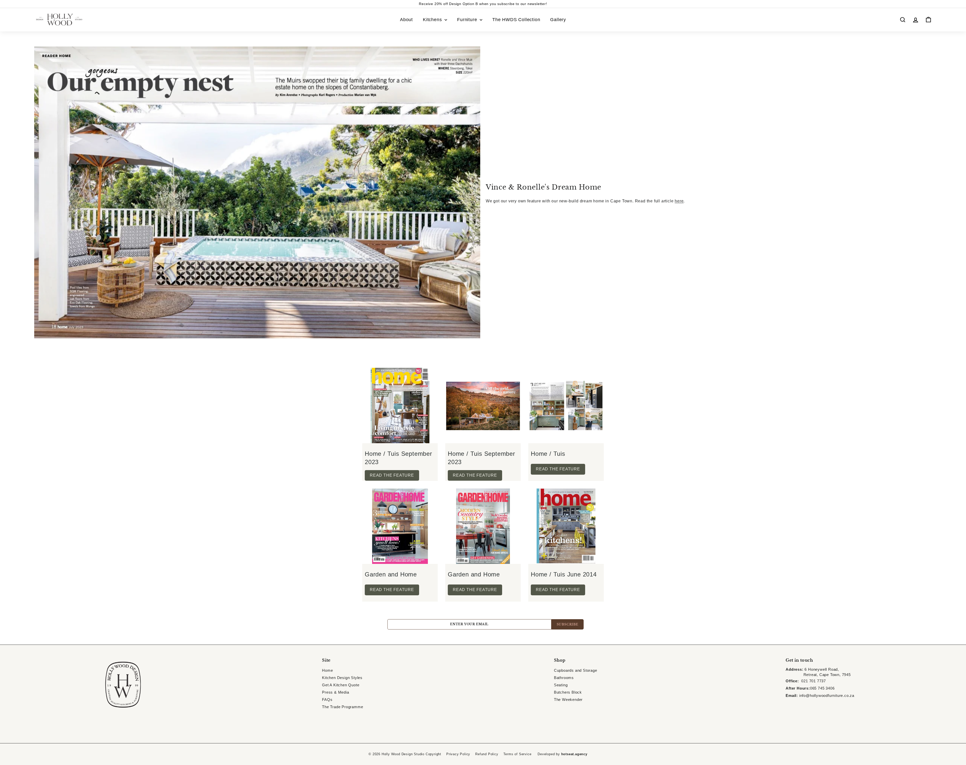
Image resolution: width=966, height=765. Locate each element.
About (406, 19)
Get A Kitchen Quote (340, 685)
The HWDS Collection (516, 19)
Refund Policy (486, 754)
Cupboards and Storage (575, 670)
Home (327, 670)
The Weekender (568, 699)
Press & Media (335, 692)
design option (526, 4)
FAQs (327, 699)
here (679, 201)
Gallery (558, 19)
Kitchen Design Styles (342, 678)
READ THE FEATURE (392, 475)
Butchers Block (568, 692)
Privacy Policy (458, 754)
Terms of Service (517, 754)
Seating (561, 685)
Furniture (467, 19)
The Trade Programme (342, 707)
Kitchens (433, 19)
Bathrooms (564, 678)
